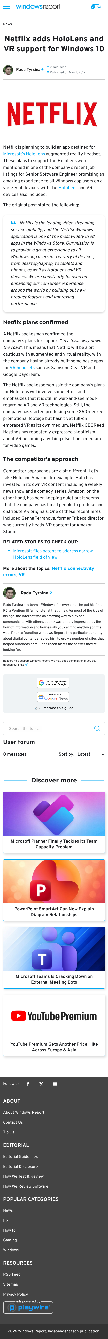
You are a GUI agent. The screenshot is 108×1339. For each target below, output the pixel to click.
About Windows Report (23, 1112)
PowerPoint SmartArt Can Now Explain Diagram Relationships (54, 912)
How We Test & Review (23, 1176)
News (7, 24)
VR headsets (22, 368)
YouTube (55, 1084)
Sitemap (10, 1284)
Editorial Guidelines (20, 1156)
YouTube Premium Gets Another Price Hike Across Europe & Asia (54, 1047)
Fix (5, 1220)
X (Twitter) (41, 1084)
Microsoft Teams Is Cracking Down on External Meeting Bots (54, 979)
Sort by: (66, 754)
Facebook (28, 1084)
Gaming (10, 1240)
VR (22, 575)
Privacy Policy (15, 1294)
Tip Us (8, 1132)
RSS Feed (12, 1274)
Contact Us (13, 1122)
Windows (11, 1250)
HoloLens (67, 188)
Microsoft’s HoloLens (24, 154)
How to (9, 1230)
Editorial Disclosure (20, 1166)
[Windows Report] (38, 6)
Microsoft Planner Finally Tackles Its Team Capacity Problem (54, 844)
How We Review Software (25, 1186)
